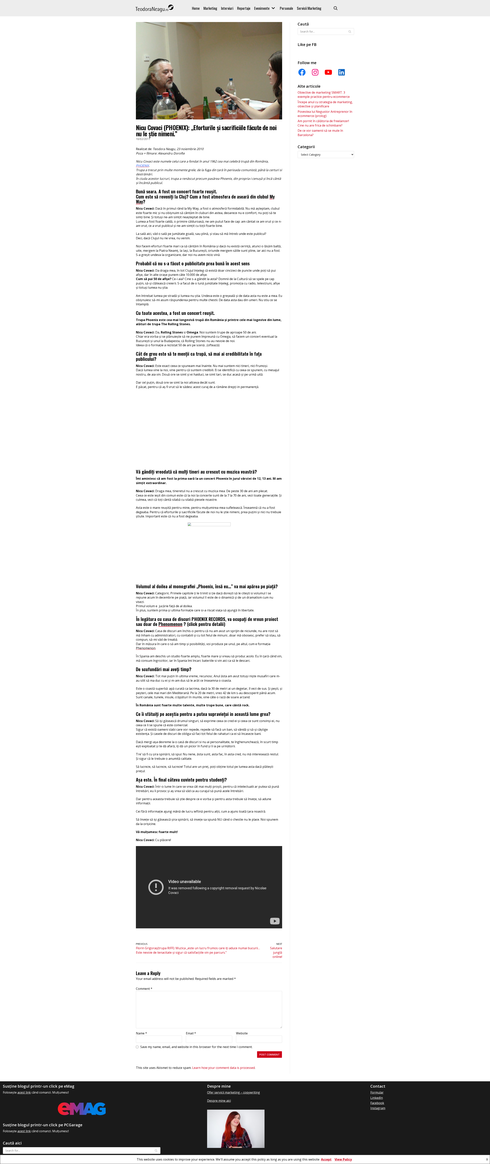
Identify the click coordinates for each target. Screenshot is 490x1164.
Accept (326, 1159)
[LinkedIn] (341, 72)
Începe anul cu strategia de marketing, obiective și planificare (325, 104)
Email (191, 1033)
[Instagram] (315, 72)
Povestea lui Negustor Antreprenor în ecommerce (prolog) (325, 113)
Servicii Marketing (309, 8)
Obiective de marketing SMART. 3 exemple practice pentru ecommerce (324, 94)
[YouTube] (328, 72)
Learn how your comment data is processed (223, 1068)
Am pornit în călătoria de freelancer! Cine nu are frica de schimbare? (323, 123)
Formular (377, 1092)
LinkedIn (376, 1098)
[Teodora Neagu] (155, 8)
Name (141, 1033)
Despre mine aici (219, 1101)
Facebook (377, 1103)
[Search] (335, 8)
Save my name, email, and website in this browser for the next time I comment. (196, 1047)
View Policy (343, 1159)
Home (196, 8)
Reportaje (243, 8)
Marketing (210, 8)
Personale (286, 8)
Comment (144, 989)
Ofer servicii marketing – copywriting (233, 1092)
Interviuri (227, 8)
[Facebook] (302, 72)
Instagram (377, 1108)
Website (242, 1033)
